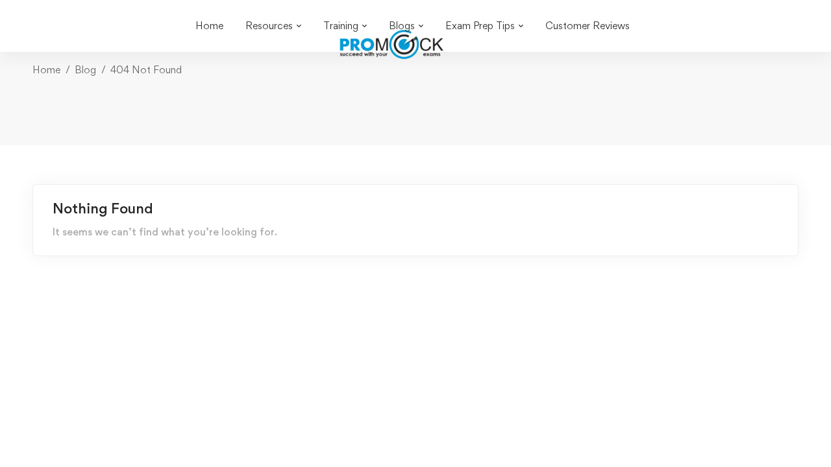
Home (46, 70)
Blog (85, 70)
